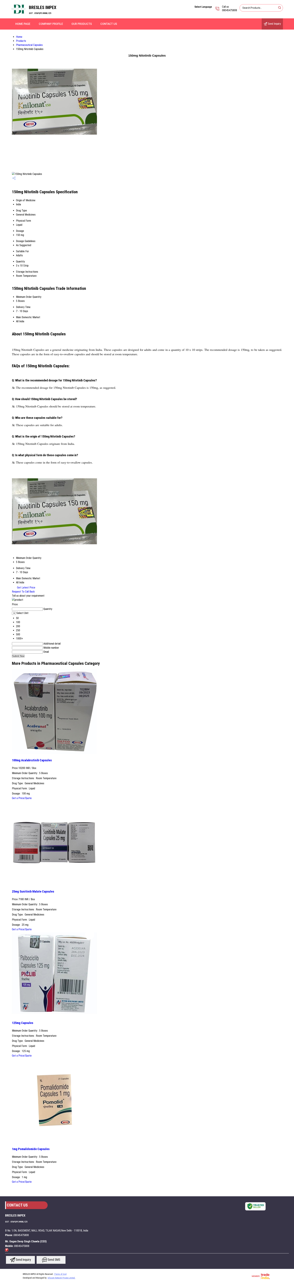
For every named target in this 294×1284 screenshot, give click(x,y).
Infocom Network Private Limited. (61, 1278)
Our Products (81, 23)
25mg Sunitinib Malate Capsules (33, 891)
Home (19, 36)
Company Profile (51, 23)
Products (21, 40)
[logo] (18, 16)
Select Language (203, 6)
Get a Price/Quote (22, 798)
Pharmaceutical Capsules (29, 45)
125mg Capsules (22, 1023)
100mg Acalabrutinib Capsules (32, 760)
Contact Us (108, 23)
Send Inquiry (274, 23)
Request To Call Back (23, 591)
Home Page (22, 23)
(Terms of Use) (60, 1274)
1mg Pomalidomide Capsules (31, 1149)
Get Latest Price (25, 587)
